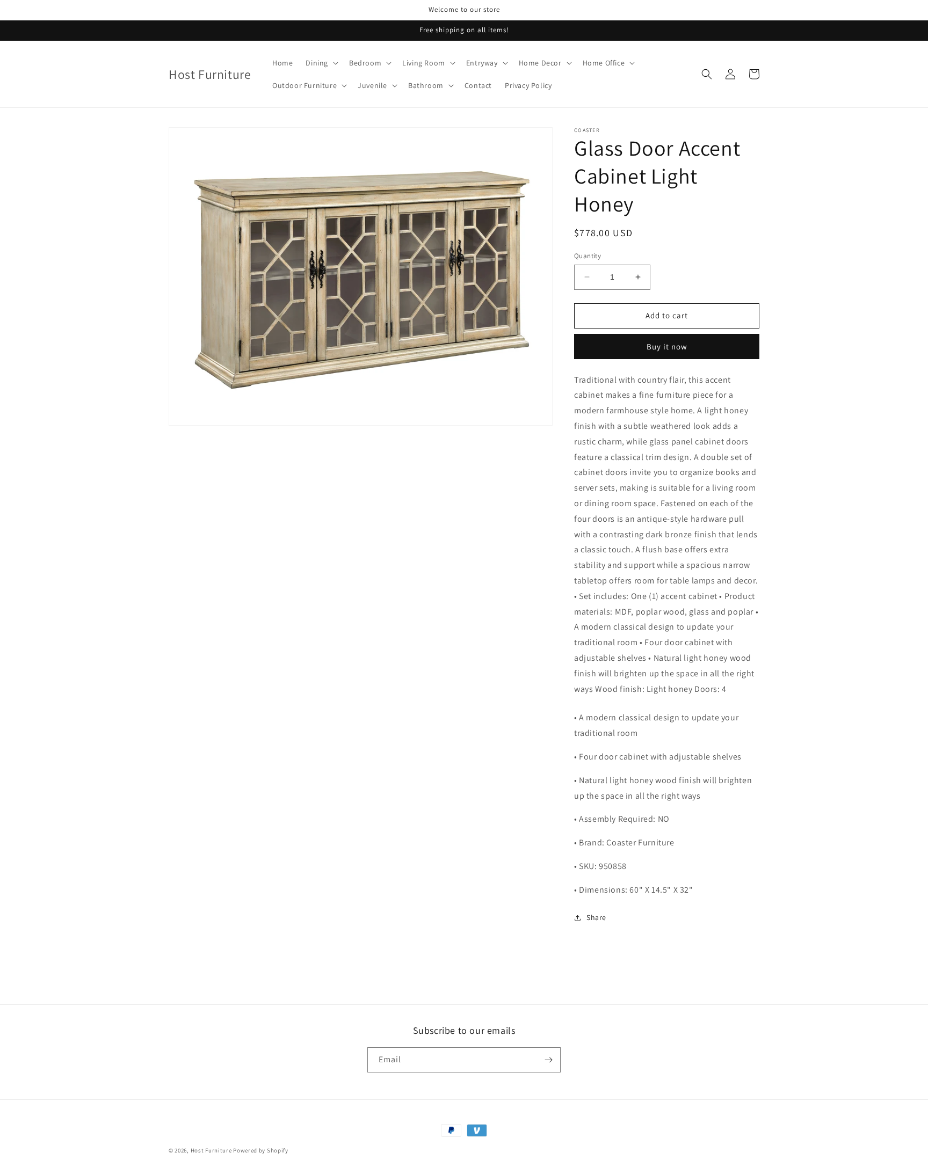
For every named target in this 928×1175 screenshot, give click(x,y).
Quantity (587, 255)
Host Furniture (211, 1150)
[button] (321, 63)
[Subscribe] (548, 1059)
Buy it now (667, 346)
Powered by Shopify (260, 1150)
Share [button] (596, 917)
